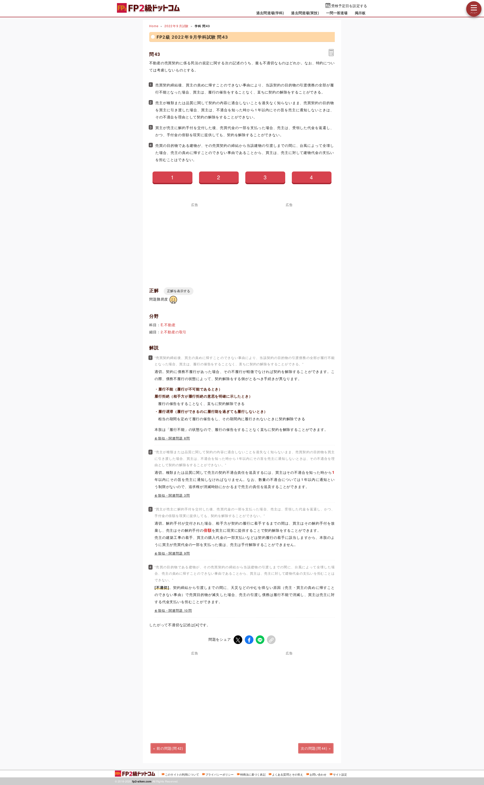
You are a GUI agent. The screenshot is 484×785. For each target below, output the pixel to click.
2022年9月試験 (176, 26)
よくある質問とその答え (287, 774)
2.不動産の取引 (174, 331)
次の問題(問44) (314, 748)
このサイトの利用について (182, 774)
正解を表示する (178, 291)
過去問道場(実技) (305, 12)
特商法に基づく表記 (253, 774)
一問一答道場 (337, 12)
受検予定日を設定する (349, 5)
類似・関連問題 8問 (174, 438)
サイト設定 (340, 774)
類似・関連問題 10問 (175, 610)
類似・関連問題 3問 (174, 495)
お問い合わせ (318, 774)
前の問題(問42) (170, 748)
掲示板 (360, 12)
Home (153, 26)
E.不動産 (168, 324)
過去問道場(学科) (270, 12)
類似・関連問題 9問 (174, 553)
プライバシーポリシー (219, 774)
